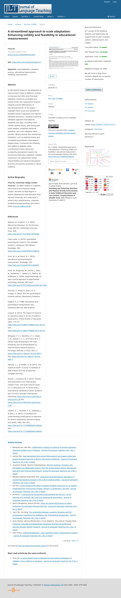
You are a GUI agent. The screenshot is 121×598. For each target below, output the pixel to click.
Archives (18, 24)
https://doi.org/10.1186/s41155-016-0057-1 (25, 353)
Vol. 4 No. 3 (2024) (30, 24)
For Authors (89, 107)
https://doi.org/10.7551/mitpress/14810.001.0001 (27, 285)
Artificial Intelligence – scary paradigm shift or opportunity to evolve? (50, 533)
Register (107, 2)
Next (73, 541)
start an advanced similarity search (33, 546)
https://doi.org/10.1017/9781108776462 (23, 234)
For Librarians (90, 111)
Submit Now (38, 16)
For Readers (89, 104)
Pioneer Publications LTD (54, 585)
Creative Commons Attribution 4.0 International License (62, 133)
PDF (53, 76)
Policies (61, 16)
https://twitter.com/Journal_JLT (103, 124)
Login (115, 2)
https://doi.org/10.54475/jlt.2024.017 (26, 62)
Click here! (98, 129)
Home (6, 16)
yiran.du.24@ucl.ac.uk (22, 206)
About (49, 16)
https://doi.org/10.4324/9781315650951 (23, 265)
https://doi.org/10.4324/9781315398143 (23, 251)
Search (112, 16)
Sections (25, 16)
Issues (15, 16)
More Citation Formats (58, 161)
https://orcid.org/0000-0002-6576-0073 (21, 55)
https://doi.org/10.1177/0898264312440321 (25, 425)
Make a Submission (93, 90)
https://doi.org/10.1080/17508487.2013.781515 (26, 325)
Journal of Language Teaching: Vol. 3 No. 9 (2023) (33, 536)
